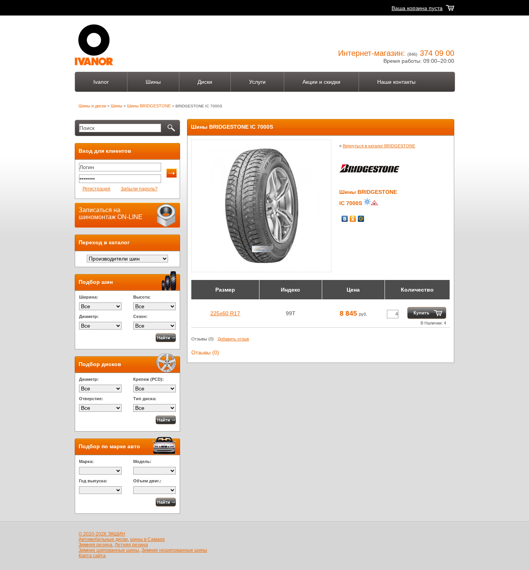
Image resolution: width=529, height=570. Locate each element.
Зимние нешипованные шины (174, 550)
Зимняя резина (95, 545)
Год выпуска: (93, 480)
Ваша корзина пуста (417, 8)
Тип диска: (144, 398)
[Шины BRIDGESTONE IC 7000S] (261, 261)
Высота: (142, 297)
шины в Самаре (147, 539)
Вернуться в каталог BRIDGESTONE (379, 145)
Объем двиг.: (147, 480)
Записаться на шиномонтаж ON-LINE (111, 213)
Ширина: (88, 297)
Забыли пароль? (139, 189)
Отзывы (199, 339)
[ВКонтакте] (345, 219)
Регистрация (96, 189)
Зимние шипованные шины (109, 550)
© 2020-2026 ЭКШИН (102, 534)
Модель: (142, 461)
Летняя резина (131, 545)
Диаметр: (89, 316)
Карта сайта (92, 555)
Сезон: (140, 316)
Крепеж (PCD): (148, 379)
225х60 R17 (225, 313)
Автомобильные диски (103, 539)
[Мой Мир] (361, 219)
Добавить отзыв (233, 339)
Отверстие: (91, 398)
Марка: (86, 461)
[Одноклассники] (353, 219)
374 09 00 (437, 53)
